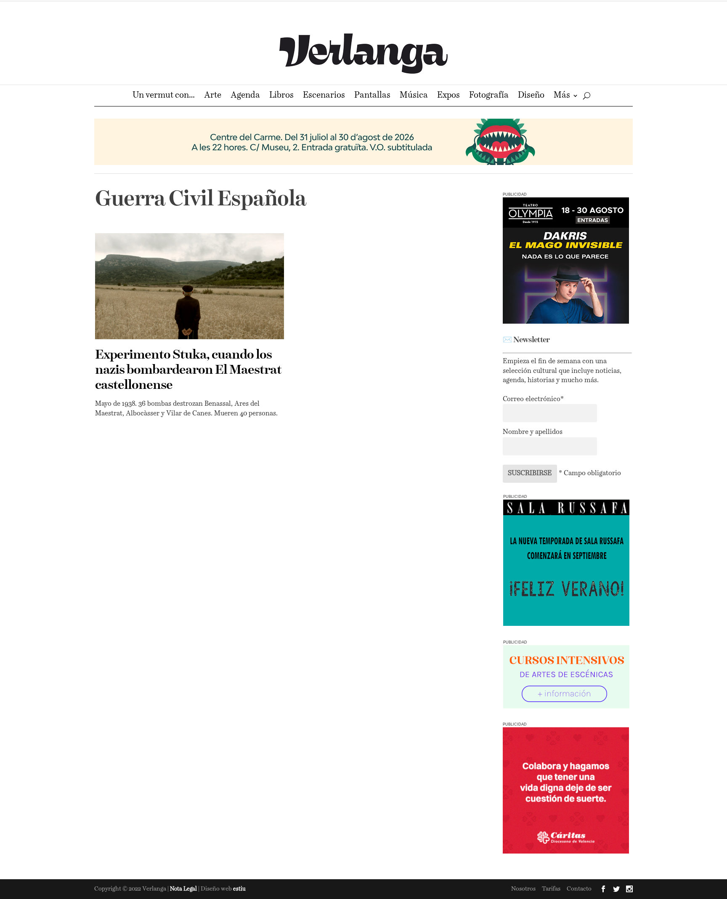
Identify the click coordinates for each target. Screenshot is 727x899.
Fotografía (489, 96)
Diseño (531, 96)
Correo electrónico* (533, 399)
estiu (239, 889)
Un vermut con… (164, 96)
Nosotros (523, 889)
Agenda (245, 96)
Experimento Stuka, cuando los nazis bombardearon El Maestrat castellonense (188, 370)
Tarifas (551, 889)
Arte (212, 96)
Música (414, 96)
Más (562, 96)
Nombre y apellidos (532, 432)
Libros (281, 96)
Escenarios (324, 96)
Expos (448, 96)
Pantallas (372, 96)
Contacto (579, 889)
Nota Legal (184, 889)
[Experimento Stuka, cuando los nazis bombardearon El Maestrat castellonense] (189, 286)
